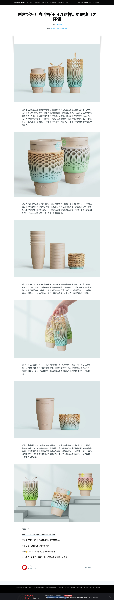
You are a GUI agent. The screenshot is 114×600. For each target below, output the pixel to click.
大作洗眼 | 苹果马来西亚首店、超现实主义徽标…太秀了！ (45, 557)
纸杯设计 (64, 28)
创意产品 (53, 28)
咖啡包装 (59, 28)
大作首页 (67, 587)
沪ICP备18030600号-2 (51, 587)
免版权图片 (87, 3)
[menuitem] (29, 2)
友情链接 (98, 587)
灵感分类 (73, 587)
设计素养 (53, 2)
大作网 (80, 3)
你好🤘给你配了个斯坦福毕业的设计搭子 (38, 551)
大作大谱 (92, 587)
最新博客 (61, 587)
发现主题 (96, 3)
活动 (67, 2)
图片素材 (45, 2)
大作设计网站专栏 (19, 2)
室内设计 (29, 2)
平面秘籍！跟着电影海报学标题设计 (36, 546)
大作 (30, 566)
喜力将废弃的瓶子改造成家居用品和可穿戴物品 (41, 540)
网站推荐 (61, 2)
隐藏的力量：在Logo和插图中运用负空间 (38, 534)
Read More (88, 567)
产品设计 (59, 24)
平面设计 (37, 2)
